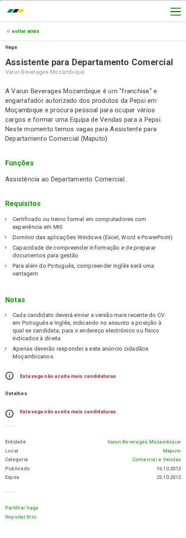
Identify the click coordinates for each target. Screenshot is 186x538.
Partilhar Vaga (21, 508)
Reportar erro (20, 517)
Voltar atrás (25, 31)
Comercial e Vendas (156, 459)
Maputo (172, 451)
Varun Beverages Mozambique (144, 442)
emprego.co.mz (18, 11)
